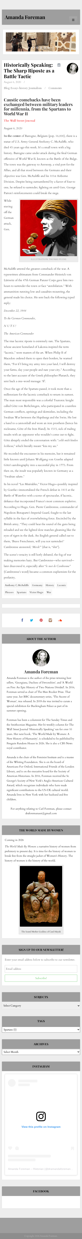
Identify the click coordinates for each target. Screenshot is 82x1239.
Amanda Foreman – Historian (26, 1168)
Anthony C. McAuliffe (17, 585)
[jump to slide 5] (49, 48)
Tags (41, 1021)
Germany (37, 585)
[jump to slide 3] (41, 48)
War (49, 592)
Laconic (61, 585)
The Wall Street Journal (19, 121)
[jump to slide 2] (37, 48)
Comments (55, 88)
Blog (7, 88)
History (50, 585)
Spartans (21, 592)
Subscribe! (41, 978)
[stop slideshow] (53, 48)
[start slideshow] (29, 48)
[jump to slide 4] (45, 48)
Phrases (9, 592)
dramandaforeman (59, 1168)
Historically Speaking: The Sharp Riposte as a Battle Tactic (29, 70)
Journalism (35, 88)
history (23, 88)
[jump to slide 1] (33, 48)
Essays (14, 88)
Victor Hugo (36, 592)
